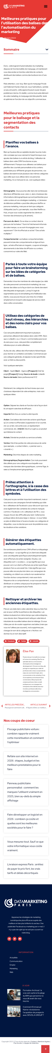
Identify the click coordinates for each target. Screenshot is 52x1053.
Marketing (14, 968)
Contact (34, 1042)
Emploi (12, 965)
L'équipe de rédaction (31, 1043)
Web (11, 972)
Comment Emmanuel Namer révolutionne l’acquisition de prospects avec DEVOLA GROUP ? (33, 1011)
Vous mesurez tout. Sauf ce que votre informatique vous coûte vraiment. (25, 846)
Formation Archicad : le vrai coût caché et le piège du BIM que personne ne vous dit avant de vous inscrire (34, 996)
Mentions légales (44, 1042)
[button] (45, 6)
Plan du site (18, 1043)
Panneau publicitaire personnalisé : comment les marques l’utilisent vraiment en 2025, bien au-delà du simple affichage (24, 792)
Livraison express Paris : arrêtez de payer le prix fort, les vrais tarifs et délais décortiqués (25, 869)
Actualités (14, 957)
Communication (16, 961)
